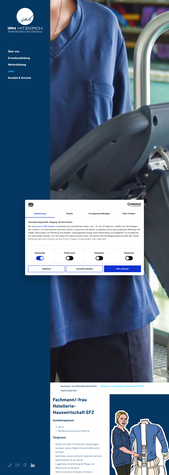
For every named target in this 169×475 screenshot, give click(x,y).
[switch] (69, 258)
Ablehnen (46, 269)
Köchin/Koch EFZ (69, 391)
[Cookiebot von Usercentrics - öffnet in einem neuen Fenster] (129, 205)
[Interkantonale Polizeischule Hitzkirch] (25, 32)
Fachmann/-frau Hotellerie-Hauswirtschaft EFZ (122, 386)
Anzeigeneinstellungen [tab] (99, 213)
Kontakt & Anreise (19, 78)
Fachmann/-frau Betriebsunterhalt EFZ (79, 386)
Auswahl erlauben (84, 269)
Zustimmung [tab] (40, 213)
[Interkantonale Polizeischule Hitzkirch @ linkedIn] (33, 465)
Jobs (11, 71)
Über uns (13, 51)
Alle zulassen (122, 269)
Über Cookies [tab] (129, 213)
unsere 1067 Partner (46, 226)
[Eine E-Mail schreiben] (17, 465)
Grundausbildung (19, 58)
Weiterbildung (17, 64)
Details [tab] (69, 213)
